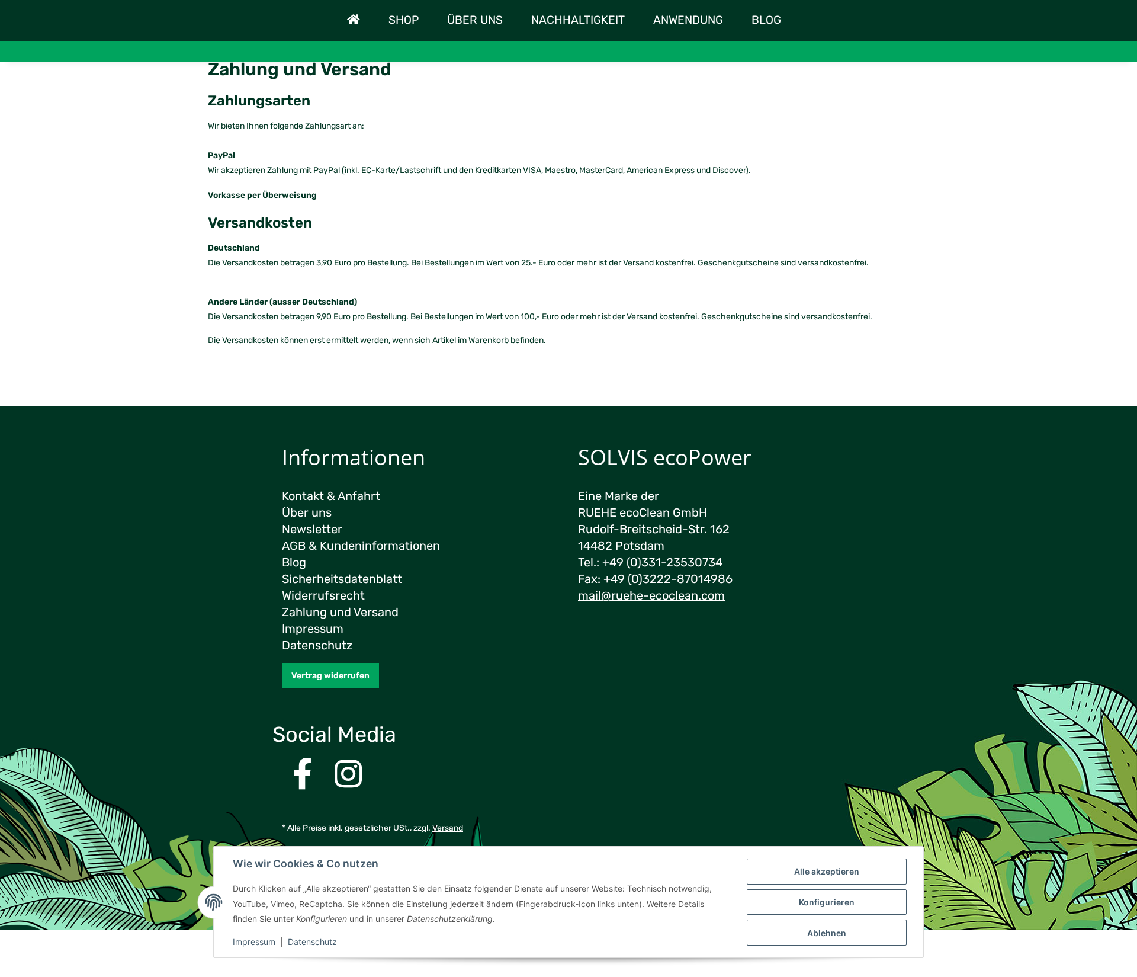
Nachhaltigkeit (578, 20)
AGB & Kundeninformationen (361, 546)
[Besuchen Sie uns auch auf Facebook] (302, 775)
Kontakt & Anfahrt (331, 496)
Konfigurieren (827, 902)
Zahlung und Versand (340, 612)
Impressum (254, 942)
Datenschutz (312, 942)
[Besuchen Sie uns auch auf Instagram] (349, 775)
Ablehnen (826, 933)
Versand (447, 828)
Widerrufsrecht (323, 595)
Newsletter (312, 529)
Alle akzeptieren (826, 871)
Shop (403, 20)
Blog (766, 20)
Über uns (475, 20)
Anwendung (688, 20)
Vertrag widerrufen (330, 676)
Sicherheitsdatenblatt (342, 579)
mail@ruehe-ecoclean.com (651, 595)
